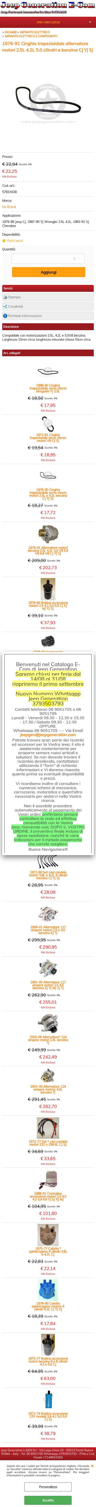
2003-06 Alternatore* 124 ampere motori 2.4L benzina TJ (48, 1040)
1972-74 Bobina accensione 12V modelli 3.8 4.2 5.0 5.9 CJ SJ (48, 1416)
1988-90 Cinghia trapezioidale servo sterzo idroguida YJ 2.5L (48, 388)
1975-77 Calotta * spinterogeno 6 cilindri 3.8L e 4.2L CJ (48, 1251)
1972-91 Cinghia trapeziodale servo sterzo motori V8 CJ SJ (48, 438)
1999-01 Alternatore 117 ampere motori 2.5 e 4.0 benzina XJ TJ (48, 930)
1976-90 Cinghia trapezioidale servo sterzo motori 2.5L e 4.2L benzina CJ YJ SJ (48, 494)
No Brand (9, 207)
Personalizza (48, 1487)
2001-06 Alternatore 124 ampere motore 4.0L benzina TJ (48, 1089)
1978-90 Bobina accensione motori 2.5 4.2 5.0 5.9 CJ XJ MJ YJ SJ (48, 605)
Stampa (14, 297)
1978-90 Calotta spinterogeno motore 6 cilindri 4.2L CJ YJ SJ (48, 1306)
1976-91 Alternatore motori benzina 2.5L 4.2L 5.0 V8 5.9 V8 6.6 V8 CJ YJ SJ (48, 550)
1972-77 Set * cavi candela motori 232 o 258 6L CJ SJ (48, 1143)
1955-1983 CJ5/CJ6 (48, 22)
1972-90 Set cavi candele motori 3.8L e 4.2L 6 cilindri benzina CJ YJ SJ (48, 875)
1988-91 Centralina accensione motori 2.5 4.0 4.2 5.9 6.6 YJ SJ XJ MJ (48, 1196)
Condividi (15, 306)
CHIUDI (92, 1465)
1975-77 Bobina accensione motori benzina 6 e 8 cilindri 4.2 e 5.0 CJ (48, 1361)
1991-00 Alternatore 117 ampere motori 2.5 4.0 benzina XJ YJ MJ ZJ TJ (48, 985)
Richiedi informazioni (25, 316)
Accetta (48, 1500)
